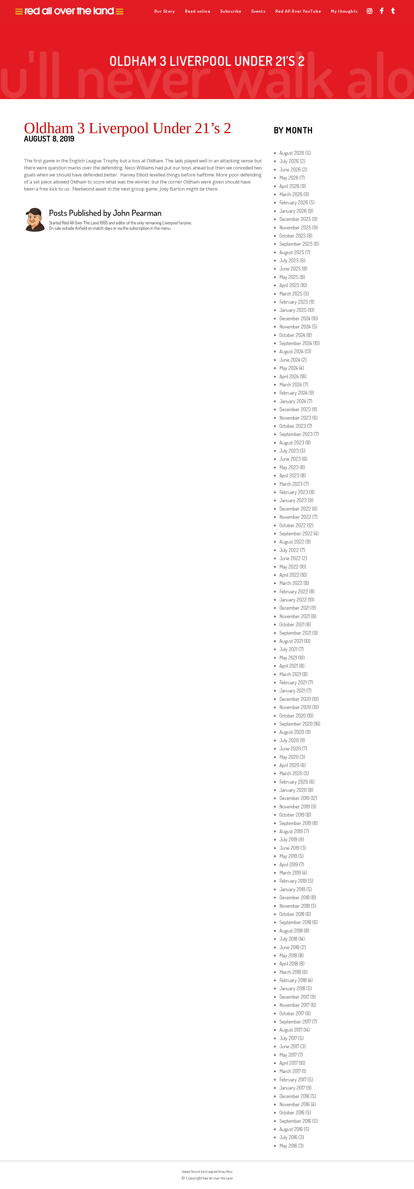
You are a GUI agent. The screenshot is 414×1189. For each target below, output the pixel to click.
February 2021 (293, 682)
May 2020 (289, 757)
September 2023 (296, 434)
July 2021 (288, 649)
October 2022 (292, 525)
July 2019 (288, 839)
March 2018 (290, 972)
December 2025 (295, 219)
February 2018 (293, 980)
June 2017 (289, 1046)
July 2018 (288, 939)
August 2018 (291, 930)
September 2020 (296, 724)
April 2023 (289, 475)
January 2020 (293, 790)
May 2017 (288, 1055)
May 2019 (288, 856)
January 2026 (293, 211)
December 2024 (294, 318)
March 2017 (290, 1071)
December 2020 (295, 699)
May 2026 (289, 178)
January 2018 (292, 988)
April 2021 (288, 666)
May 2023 (289, 467)
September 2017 (295, 1021)
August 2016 (291, 1129)
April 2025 (289, 285)
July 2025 (289, 260)
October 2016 (291, 1112)
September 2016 (295, 1121)
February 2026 (293, 202)
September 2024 (295, 343)
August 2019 (291, 831)
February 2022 (293, 591)
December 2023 (295, 409)
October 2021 (291, 624)
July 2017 (288, 1038)
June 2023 (290, 459)
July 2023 (289, 451)
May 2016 (288, 1146)
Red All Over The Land (218, 1178)
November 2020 (295, 707)
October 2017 (291, 1013)
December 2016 (294, 1096)
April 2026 (289, 186)
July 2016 (288, 1137)
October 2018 (291, 914)
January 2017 (292, 1088)
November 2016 (294, 1104)
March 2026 (290, 194)
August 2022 (291, 541)
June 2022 (290, 558)
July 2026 (289, 161)
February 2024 (293, 393)
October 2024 (292, 335)
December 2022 (295, 509)
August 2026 (291, 153)
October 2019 (291, 815)
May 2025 (289, 277)
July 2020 (289, 740)
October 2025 (292, 236)
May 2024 (288, 368)
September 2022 (296, 533)
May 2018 (288, 955)
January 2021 (292, 690)
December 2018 (294, 897)
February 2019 (293, 881)
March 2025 (290, 293)
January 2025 (293, 310)
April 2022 (289, 575)
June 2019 (289, 848)
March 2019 (290, 873)
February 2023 (293, 492)
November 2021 (294, 616)
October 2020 (292, 715)
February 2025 (293, 302)
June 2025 (290, 268)
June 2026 (290, 169)
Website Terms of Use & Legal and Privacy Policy (207, 1171)
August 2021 (291, 641)
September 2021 (295, 633)
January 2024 (292, 401)
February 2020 (293, 782)
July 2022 (289, 550)
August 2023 (291, 442)
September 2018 (295, 922)
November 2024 (295, 326)
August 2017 (290, 1030)
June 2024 (289, 360)
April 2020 (289, 765)
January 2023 (293, 500)
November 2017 (294, 1005)
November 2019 (294, 806)
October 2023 (292, 426)
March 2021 (290, 674)
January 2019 (292, 889)
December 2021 (294, 608)
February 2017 (292, 1079)
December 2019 (294, 798)
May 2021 (288, 657)
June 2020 (290, 748)
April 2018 (288, 963)
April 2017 (288, 1063)
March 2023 (290, 484)
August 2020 (291, 732)
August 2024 (291, 351)
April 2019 (288, 864)
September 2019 (295, 823)
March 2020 (290, 773)
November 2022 (295, 517)
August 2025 (291, 252)
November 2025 (295, 227)
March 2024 (290, 384)
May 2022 (289, 567)
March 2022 (290, 583)
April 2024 (289, 376)
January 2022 (293, 599)
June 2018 (289, 947)
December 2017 (294, 997)
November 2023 (295, 418)
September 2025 (296, 244)
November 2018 (294, 906)
